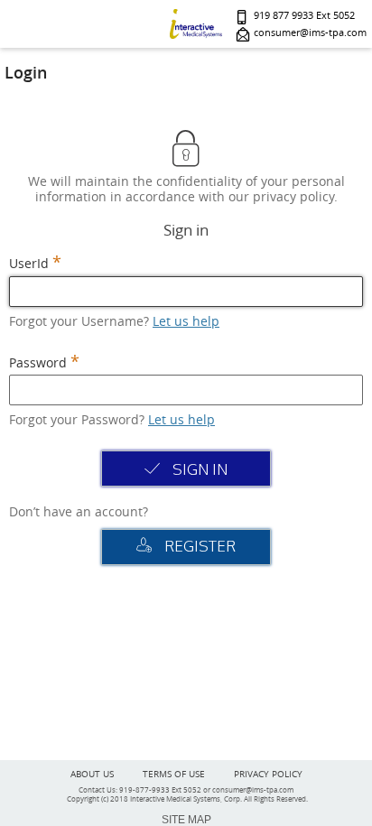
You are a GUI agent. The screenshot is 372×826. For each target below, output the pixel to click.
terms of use (174, 774)
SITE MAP (186, 819)
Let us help (186, 320)
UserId (29, 264)
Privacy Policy (268, 774)
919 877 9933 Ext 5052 (304, 16)
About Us (92, 774)
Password (38, 363)
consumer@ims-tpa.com (310, 33)
